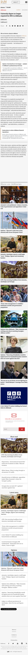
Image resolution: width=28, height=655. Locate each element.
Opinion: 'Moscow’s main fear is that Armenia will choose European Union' (12, 231)
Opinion (14, 550)
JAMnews (4, 19)
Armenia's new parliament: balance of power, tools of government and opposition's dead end (14, 206)
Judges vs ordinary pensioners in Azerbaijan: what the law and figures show (12, 603)
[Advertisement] (14, 169)
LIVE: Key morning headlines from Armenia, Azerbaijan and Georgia (14, 280)
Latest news (14, 492)
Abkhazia (3, 10)
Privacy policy (14, 640)
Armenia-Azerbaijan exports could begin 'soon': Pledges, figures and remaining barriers (13, 256)
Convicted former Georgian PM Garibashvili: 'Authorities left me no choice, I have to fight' (12, 543)
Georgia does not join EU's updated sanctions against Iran (12, 487)
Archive (19, 10)
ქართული (3, 7)
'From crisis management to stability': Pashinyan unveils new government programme (12, 305)
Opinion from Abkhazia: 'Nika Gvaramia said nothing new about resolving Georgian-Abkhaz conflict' (14, 331)
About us (14, 629)
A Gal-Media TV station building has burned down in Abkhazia (14, 407)
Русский (8, 7)
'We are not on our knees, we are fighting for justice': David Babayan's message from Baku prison (14, 382)
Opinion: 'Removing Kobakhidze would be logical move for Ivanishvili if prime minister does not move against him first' (14, 356)
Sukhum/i (4, 22)
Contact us (14, 634)
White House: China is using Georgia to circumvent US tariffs (13, 471)
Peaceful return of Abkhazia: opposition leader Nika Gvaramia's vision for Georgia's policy (13, 479)
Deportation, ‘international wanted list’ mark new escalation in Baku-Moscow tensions (13, 463)
